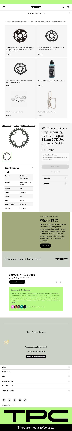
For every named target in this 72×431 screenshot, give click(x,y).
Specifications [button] (11, 168)
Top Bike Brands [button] (8, 390)
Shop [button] (4, 367)
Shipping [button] (47, 178)
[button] (69, 13)
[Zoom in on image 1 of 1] (19, 138)
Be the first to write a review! (36, 356)
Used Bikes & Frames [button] (9, 386)
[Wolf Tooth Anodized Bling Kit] (20, 100)
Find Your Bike (40, 13)
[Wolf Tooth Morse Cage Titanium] (52, 100)
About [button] (4, 376)
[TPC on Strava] (9, 400)
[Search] (64, 7)
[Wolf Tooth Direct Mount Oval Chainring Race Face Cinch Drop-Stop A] (20, 68)
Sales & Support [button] (8, 381)
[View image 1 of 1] (6, 156)
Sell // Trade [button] (6, 372)
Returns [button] (47, 183)
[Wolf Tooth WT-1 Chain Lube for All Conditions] (52, 68)
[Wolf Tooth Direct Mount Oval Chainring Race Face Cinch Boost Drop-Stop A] (52, 36)
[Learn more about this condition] (53, 150)
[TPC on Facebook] (14, 400)
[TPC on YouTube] (20, 400)
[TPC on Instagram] (4, 400)
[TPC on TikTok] (25, 400)
